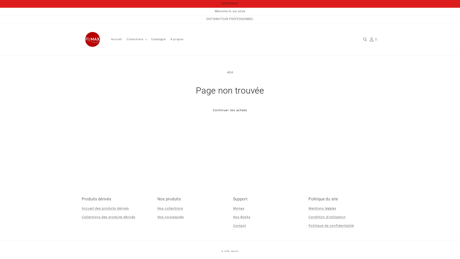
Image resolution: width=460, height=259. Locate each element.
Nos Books (241, 217)
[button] (365, 39)
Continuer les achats (230, 110)
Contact (239, 225)
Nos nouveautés (170, 217)
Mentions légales (322, 208)
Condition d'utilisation (327, 217)
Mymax (238, 208)
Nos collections (170, 208)
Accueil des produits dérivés (105, 208)
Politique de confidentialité (331, 225)
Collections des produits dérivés (108, 217)
